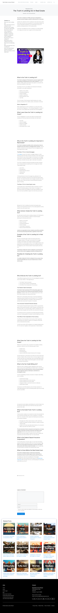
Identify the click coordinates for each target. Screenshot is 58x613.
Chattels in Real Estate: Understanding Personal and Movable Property (49, 538)
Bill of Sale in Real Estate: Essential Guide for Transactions (35, 575)
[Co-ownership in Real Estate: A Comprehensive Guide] (9, 534)
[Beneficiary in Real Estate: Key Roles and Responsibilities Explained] (49, 571)
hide (9, 20)
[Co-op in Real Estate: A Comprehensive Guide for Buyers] (22, 534)
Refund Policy (40, 605)
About (4, 589)
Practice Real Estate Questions (8, 595)
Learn (36, 2)
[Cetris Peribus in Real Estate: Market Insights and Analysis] (9, 552)
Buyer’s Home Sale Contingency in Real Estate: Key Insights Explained (49, 556)
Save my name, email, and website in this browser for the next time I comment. (30, 510)
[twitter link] (43, 599)
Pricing (31, 2)
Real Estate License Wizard (8, 2)
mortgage (20, 154)
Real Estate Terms (29, 8)
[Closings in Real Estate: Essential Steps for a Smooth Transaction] (36, 534)
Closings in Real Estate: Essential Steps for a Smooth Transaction (35, 538)
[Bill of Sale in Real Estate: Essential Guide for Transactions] (36, 571)
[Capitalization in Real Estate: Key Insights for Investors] (36, 552)
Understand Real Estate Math (8, 597)
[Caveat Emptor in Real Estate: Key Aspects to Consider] (22, 552)
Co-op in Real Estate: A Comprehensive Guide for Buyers (21, 538)
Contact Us (49, 2)
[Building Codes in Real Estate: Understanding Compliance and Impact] (9, 571)
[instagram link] (34, 599)
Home (4, 587)
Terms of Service (47, 605)
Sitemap (52, 605)
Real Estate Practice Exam (23, 2)
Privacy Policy (35, 605)
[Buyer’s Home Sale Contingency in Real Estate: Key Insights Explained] (49, 552)
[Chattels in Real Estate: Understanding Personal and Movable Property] (49, 534)
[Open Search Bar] (54, 2)
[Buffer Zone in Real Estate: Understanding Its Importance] (22, 571)
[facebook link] (48, 599)
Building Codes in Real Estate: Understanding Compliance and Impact (9, 575)
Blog (3, 592)
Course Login (43, 2)
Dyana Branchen (32, 13)
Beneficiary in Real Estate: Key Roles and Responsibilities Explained (49, 575)
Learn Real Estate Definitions (8, 598)
